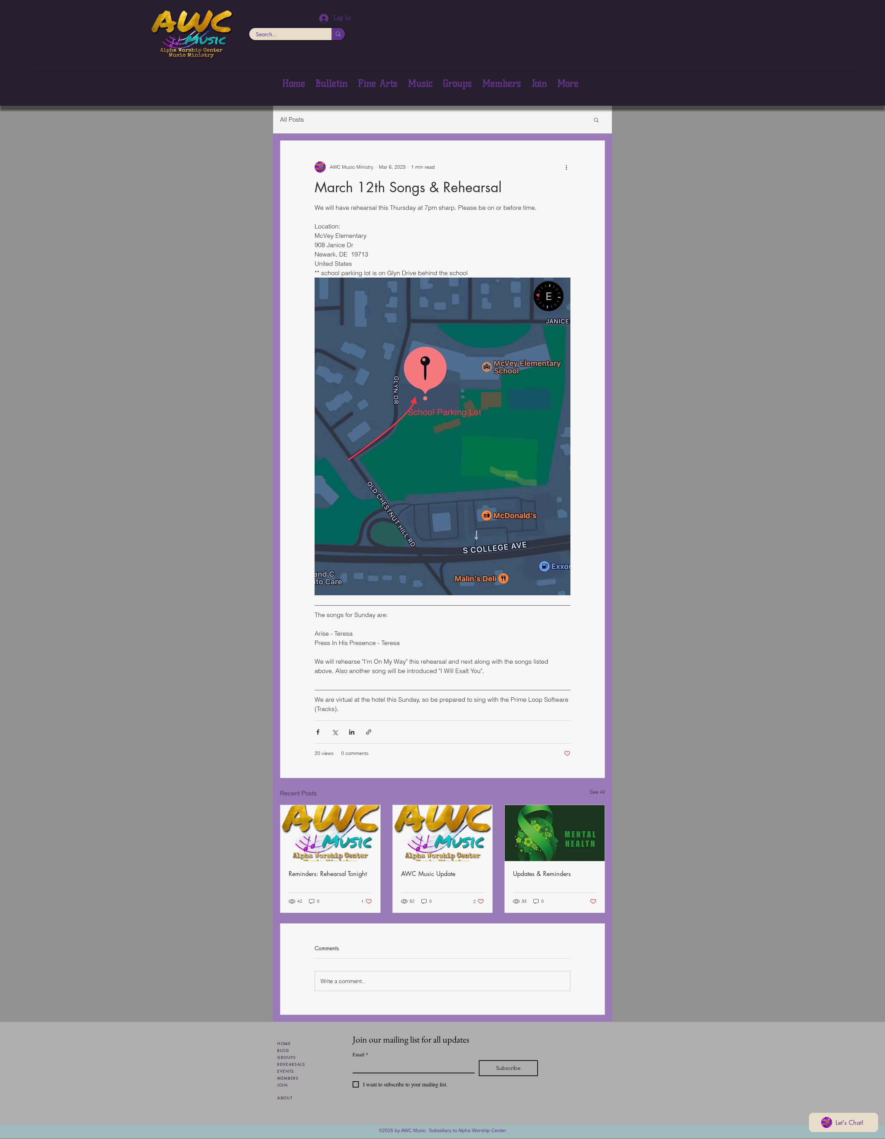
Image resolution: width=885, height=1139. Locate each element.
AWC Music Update (428, 873)
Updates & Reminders (542, 873)
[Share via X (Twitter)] (335, 732)
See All (597, 792)
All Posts (292, 119)
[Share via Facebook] (318, 732)
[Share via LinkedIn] (351, 732)
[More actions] (566, 167)
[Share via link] (368, 732)
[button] (596, 119)
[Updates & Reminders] (555, 833)
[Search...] (338, 34)
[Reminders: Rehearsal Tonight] (330, 833)
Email (360, 1054)
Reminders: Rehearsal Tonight (328, 873)
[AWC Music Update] (443, 833)
